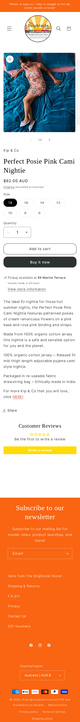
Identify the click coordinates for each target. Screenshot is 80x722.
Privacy (14, 606)
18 (10, 203)
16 (28, 204)
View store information (27, 289)
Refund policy (57, 705)
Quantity (10, 223)
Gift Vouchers (19, 626)
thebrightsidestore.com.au (40, 699)
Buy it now (40, 262)
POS (61, 699)
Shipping (8, 186)
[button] (9, 29)
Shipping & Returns (24, 586)
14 (44, 204)
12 (60, 204)
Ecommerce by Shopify (28, 705)
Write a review (40, 450)
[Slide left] (30, 140)
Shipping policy (42, 718)
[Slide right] (49, 140)
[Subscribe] (67, 553)
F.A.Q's (14, 596)
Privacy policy (28, 711)
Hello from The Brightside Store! (35, 576)
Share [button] (12, 410)
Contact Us (17, 616)
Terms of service (53, 711)
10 (12, 214)
